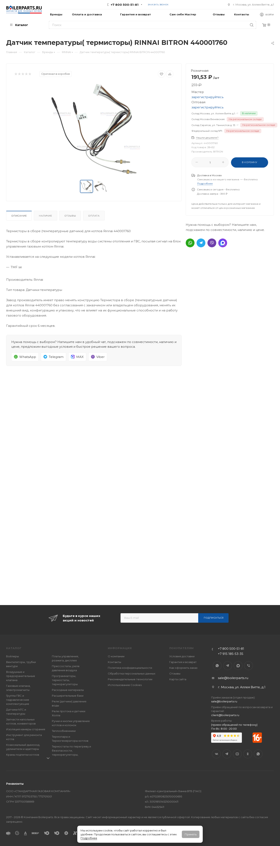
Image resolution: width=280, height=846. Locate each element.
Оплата (94, 215)
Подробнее (89, 838)
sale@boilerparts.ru (233, 678)
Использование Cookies (125, 685)
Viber (248, 665)
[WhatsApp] (190, 242)
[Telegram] (201, 242)
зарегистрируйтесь (207, 97)
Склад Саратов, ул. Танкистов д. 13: (213, 125)
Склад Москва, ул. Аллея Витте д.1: (213, 113)
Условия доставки (182, 656)
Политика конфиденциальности (130, 667)
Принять (191, 834)
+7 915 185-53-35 (230, 654)
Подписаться (214, 617)
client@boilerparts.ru (225, 715)
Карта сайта (177, 679)
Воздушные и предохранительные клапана (20, 676)
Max (238, 665)
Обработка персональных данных (131, 673)
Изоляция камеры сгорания (25, 729)
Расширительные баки (67, 695)
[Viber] (211, 242)
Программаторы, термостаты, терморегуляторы (65, 680)
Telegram (227, 665)
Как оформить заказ (183, 667)
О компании (116, 656)
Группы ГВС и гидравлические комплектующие (17, 699)
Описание (19, 215)
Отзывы (70, 215)
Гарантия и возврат (183, 662)
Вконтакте (216, 753)
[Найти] (251, 25)
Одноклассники (247, 753)
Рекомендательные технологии (130, 679)
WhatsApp (217, 665)
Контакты (114, 662)
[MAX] (222, 242)
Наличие (45, 215)
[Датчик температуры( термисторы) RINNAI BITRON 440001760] (94, 129)
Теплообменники (64, 730)
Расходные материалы (68, 690)
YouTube (237, 753)
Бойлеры (12, 656)
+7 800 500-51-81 (125, 5)
